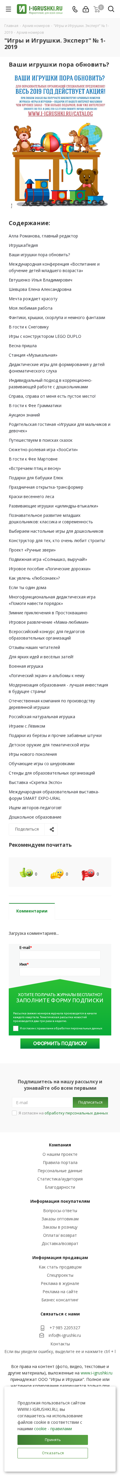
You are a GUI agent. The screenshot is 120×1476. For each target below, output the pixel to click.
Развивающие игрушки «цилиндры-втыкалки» (53, 506)
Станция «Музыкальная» (33, 355)
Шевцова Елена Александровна (40, 289)
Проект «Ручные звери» (32, 550)
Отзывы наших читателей (34, 647)
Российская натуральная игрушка (42, 716)
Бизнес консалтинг (60, 1300)
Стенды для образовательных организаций (52, 773)
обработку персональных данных (76, 1113)
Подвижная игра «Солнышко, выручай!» (48, 559)
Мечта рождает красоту (33, 298)
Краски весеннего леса (31, 496)
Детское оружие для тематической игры (49, 745)
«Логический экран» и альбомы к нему (46, 675)
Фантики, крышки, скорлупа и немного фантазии (57, 317)
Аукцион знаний (24, 415)
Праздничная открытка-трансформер (46, 487)
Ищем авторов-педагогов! (35, 807)
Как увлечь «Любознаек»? (34, 578)
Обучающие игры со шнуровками (42, 763)
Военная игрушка (26, 666)
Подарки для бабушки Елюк (36, 477)
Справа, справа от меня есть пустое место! (52, 396)
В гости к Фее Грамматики (35, 405)
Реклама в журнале (60, 1283)
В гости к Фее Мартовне (33, 459)
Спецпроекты (60, 1275)
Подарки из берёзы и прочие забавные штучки (55, 735)
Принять (53, 1439)
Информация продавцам (60, 1257)
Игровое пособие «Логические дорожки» (50, 568)
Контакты (60, 1344)
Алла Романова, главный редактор (43, 236)
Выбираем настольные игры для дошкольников (56, 531)
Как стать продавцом (60, 1267)
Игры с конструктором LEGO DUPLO (45, 336)
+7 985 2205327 (65, 1327)
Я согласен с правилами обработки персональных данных (61, 1028)
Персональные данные (60, 1170)
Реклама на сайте (60, 1291)
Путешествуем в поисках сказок (41, 440)
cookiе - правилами (53, 1428)
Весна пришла (23, 345)
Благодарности (60, 1187)
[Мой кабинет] (86, 9)
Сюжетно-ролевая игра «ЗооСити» (43, 449)
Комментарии (31, 911)
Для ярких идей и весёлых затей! (41, 656)
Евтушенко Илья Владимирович (40, 280)
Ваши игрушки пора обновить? (39, 254)
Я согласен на (63, 1113)
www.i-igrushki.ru (96, 1373)
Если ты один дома (27, 587)
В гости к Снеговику (29, 327)
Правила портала (60, 1162)
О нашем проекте (60, 1154)
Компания (60, 1145)
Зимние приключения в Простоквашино (48, 612)
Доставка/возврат (60, 1243)
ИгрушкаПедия (23, 245)
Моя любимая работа (30, 308)
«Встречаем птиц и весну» (35, 468)
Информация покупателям (60, 1201)
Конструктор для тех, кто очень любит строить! (57, 540)
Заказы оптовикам (60, 1219)
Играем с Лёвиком (27, 726)
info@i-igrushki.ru (65, 1335)
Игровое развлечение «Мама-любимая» (49, 622)
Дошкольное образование (35, 817)
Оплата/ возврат (60, 1235)
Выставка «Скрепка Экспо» (35, 782)
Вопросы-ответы (60, 1210)
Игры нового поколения (33, 754)
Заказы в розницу (60, 1227)
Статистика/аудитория (60, 1179)
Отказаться (53, 1452)
